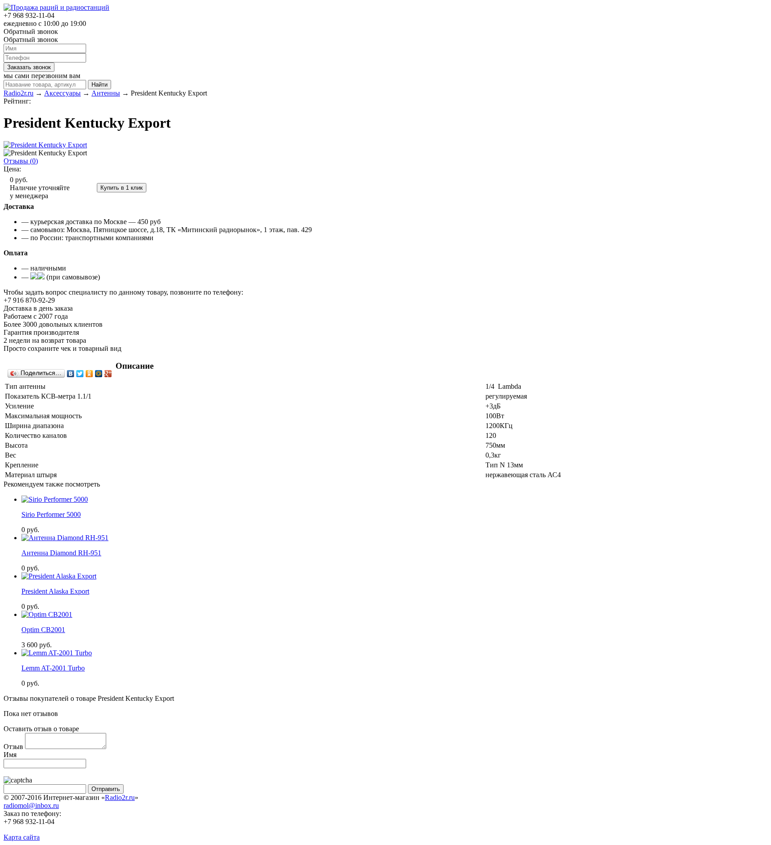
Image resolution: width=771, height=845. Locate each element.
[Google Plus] (108, 373)
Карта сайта (22, 837)
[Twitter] (80, 373)
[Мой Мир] (99, 373)
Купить (84, 187)
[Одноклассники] (89, 373)
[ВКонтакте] (70, 373)
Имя (10, 754)
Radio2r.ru (120, 797)
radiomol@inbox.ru (31, 805)
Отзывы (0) (21, 161)
